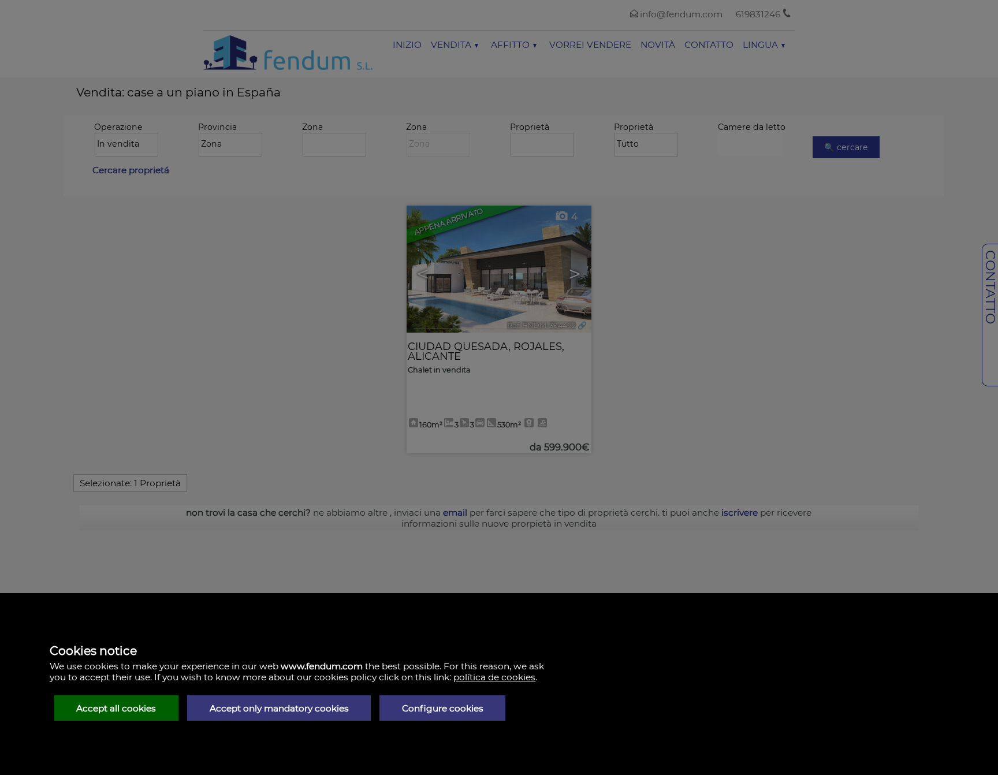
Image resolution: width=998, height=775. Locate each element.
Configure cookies (442, 708)
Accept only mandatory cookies (279, 708)
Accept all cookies (116, 708)
